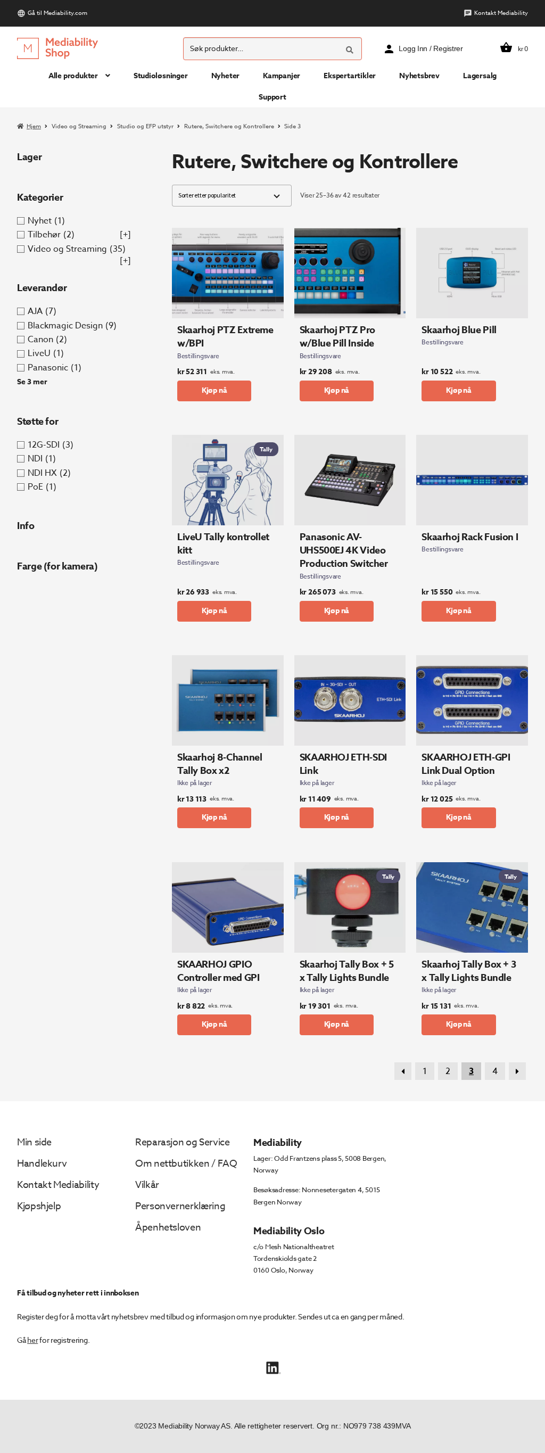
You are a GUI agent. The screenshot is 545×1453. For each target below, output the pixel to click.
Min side (34, 1142)
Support (272, 97)
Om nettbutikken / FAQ (186, 1164)
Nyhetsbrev (419, 75)
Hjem (34, 126)
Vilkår (147, 1185)
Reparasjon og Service (182, 1142)
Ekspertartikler (350, 75)
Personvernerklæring (180, 1206)
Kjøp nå (214, 390)
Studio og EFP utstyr (145, 126)
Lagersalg (480, 75)
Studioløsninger (161, 75)
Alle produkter (73, 75)
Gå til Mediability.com (57, 13)
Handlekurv (42, 1164)
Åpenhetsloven (168, 1227)
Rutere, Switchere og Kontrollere (229, 126)
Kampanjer (281, 75)
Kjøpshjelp (39, 1206)
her (32, 1340)
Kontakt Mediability (501, 13)
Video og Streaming (79, 126)
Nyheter (225, 75)
